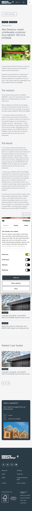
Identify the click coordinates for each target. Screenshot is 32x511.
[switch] (27, 259)
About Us (4, 470)
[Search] (23, 2)
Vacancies (20, 474)
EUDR (3, 477)
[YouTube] (16, 464)
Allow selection (16, 283)
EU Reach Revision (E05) (22, 478)
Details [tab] (16, 225)
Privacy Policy (23, 500)
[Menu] (29, 2)
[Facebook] (3, 464)
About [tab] (26, 225)
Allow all (16, 277)
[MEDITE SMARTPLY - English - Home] (8, 2)
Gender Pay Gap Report (25, 495)
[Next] (28, 214)
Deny (15, 288)
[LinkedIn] (7, 464)
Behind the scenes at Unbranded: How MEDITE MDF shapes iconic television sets (15, 327)
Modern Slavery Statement (23, 492)
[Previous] (24, 214)
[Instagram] (12, 464)
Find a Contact (21, 483)
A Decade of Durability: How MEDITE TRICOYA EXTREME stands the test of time (16, 316)
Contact (4, 483)
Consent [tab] (5, 225)
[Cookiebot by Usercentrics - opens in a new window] (23, 221)
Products (19, 470)
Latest (3, 474)
